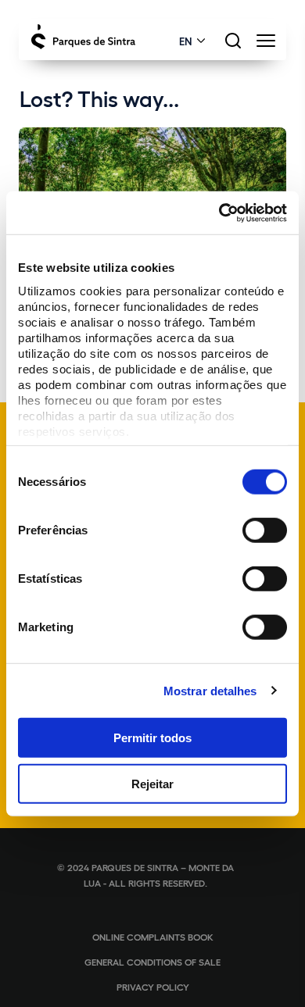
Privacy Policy (153, 986)
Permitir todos (152, 738)
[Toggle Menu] (265, 45)
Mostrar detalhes (210, 690)
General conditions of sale (152, 961)
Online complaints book (153, 936)
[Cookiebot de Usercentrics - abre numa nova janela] (219, 212)
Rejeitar (152, 784)
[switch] (264, 530)
